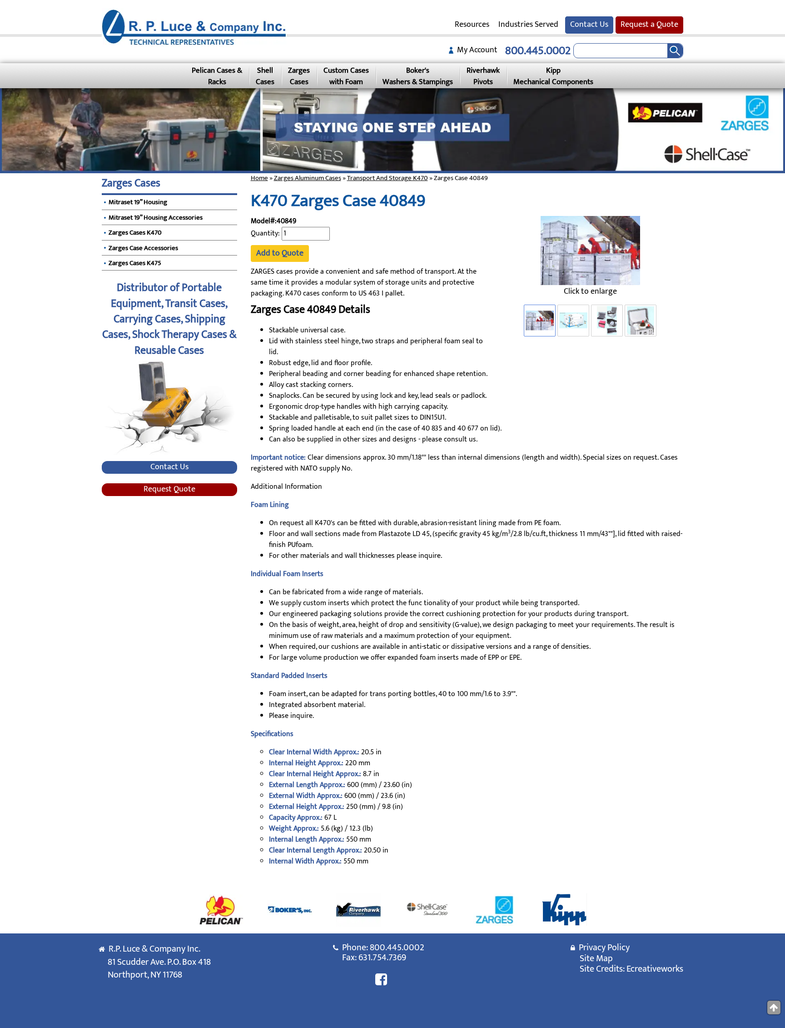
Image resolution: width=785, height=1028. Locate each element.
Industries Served (528, 24)
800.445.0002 (538, 50)
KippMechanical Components (553, 76)
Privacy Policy (602, 947)
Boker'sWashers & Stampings (418, 76)
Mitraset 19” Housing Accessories (156, 217)
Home (259, 178)
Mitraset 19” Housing (138, 202)
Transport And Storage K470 (387, 178)
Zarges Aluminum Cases (307, 178)
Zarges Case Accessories (143, 248)
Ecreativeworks (654, 969)
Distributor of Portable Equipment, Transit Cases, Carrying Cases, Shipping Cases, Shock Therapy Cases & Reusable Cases (169, 319)
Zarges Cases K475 (135, 263)
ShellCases (265, 76)
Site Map (596, 958)
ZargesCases (299, 76)
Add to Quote (279, 253)
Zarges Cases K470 (135, 232)
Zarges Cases (131, 183)
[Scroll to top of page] (773, 1007)
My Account (475, 50)
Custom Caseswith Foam (346, 76)
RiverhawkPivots (483, 76)
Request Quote (169, 489)
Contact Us (589, 24)
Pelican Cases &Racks (217, 76)
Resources (472, 24)
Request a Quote (649, 24)
